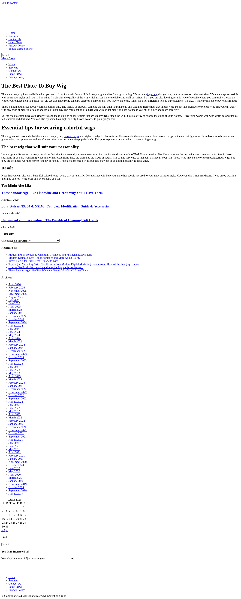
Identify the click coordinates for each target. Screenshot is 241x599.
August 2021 (15, 439)
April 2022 (14, 414)
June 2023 (14, 369)
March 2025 (15, 309)
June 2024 (14, 331)
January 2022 (15, 423)
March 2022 (15, 417)
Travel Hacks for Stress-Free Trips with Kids (33, 260)
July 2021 (13, 442)
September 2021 (17, 436)
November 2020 (17, 461)
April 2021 (14, 452)
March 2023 (15, 379)
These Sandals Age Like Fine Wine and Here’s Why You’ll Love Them (52, 193)
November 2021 (17, 430)
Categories (7, 240)
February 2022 (16, 420)
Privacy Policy (16, 77)
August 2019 (15, 493)
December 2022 (17, 388)
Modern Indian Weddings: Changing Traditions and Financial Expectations (50, 254)
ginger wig (152, 94)
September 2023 (17, 360)
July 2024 (13, 328)
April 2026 (14, 284)
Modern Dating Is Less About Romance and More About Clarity (44, 257)
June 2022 (14, 407)
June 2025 (14, 303)
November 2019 (17, 484)
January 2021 (15, 458)
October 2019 (16, 487)
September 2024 (17, 322)
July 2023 (13, 366)
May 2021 (14, 449)
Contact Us (14, 70)
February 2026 (16, 287)
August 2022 (15, 401)
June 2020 (14, 468)
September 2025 (17, 293)
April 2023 (14, 376)
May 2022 (14, 411)
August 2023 (15, 363)
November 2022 (17, 392)
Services (13, 67)
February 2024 (16, 344)
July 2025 (13, 300)
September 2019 (17, 490)
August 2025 (15, 297)
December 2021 (17, 427)
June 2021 (14, 446)
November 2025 (17, 290)
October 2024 (16, 319)
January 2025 (15, 312)
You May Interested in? (14, 558)
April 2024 (14, 338)
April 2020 (14, 474)
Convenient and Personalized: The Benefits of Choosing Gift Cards (49, 220)
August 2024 (15, 325)
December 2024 (17, 316)
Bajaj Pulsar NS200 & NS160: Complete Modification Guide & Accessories (55, 206)
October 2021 (16, 433)
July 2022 (13, 404)
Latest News (15, 73)
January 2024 (15, 347)
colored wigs (71, 136)
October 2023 (16, 357)
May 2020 (14, 471)
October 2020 (16, 465)
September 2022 (17, 398)
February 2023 (16, 382)
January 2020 (15, 480)
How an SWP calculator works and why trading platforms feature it (45, 267)
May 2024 (14, 335)
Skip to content (9, 2)
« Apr (4, 530)
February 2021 (16, 455)
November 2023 (17, 354)
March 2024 (15, 341)
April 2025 (14, 306)
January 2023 (15, 385)
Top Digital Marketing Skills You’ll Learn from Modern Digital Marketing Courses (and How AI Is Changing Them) (73, 264)
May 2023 (14, 373)
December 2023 (17, 350)
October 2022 (16, 395)
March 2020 (15, 477)
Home (11, 64)
